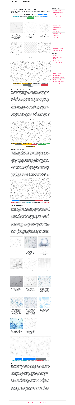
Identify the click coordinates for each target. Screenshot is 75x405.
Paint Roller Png (55, 29)
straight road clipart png (42, 14)
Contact (33, 402)
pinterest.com (16, 394)
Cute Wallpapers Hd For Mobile (58, 77)
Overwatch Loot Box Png (57, 33)
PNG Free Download (56, 64)
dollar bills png (30, 86)
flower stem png (34, 144)
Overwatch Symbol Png (57, 41)
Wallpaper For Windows (57, 79)
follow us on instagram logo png (16, 143)
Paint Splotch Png (56, 44)
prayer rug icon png (18, 359)
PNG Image (55, 55)
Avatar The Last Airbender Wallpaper (57, 58)
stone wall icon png (16, 16)
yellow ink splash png (21, 202)
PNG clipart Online (56, 66)
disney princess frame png (18, 85)
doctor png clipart (44, 83)
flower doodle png (18, 144)
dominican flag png (44, 85)
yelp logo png (28, 202)
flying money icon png (42, 144)
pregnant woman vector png (41, 359)
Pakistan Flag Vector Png (57, 16)
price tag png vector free (16, 360)
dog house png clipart (27, 85)
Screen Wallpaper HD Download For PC (58, 86)
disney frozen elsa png (36, 85)
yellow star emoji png (39, 200)
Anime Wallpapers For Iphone (58, 62)
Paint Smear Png (56, 37)
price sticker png (32, 359)
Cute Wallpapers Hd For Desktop (58, 81)
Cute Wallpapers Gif (56, 83)
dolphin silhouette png (17, 83)
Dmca (29, 402)
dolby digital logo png (36, 83)
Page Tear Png (55, 23)
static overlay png (34, 14)
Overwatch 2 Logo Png (57, 10)
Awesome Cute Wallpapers (57, 73)
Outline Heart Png (56, 31)
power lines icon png (38, 360)
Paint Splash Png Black (57, 27)
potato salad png (24, 360)
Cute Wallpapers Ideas (57, 75)
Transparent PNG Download (20, 1)
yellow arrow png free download (37, 202)
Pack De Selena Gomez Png (58, 18)
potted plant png (46, 360)
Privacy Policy (39, 402)
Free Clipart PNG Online (57, 69)
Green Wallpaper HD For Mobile (58, 71)
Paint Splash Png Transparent (58, 12)
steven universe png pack (18, 14)
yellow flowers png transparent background (27, 200)
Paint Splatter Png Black (57, 25)
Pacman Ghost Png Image (57, 50)
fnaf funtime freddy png (26, 144)
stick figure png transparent (34, 16)
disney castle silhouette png (27, 83)
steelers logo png (30, 18)
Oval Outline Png (56, 21)
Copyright (45, 402)
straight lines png (27, 14)
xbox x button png (16, 200)
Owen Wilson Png (56, 14)
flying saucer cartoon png (27, 143)
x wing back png (14, 202)
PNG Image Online (56, 60)
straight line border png (25, 16)
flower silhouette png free (45, 143)
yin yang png (46, 200)
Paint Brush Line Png (56, 39)
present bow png (26, 359)
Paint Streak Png (56, 35)
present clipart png (31, 360)
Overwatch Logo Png (56, 46)
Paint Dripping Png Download (58, 48)
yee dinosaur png (47, 202)
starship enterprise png (44, 16)
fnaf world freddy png (36, 143)
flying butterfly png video (30, 146)
